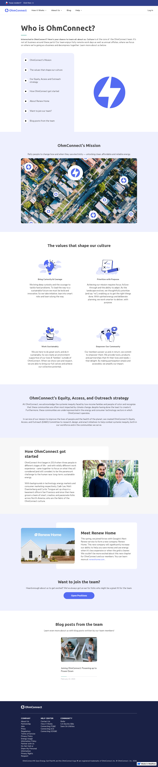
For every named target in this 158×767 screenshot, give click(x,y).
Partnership (26, 724)
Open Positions (79, 595)
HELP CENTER (47, 718)
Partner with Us (27, 743)
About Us (25, 721)
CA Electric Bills (67, 724)
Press (23, 729)
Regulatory (25, 731)
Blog (69, 10)
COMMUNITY (66, 718)
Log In (150, 10)
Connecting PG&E (48, 726)
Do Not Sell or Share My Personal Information (29, 748)
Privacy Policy (27, 736)
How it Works (47, 724)
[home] (16, 10)
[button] (39, 10)
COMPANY (25, 718)
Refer (62, 721)
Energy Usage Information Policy (28, 739)
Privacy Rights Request (27, 754)
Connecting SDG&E (49, 731)
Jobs (23, 726)
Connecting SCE (47, 729)
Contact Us (45, 721)
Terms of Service (28, 734)
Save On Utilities (67, 726)
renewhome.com (97, 559)
